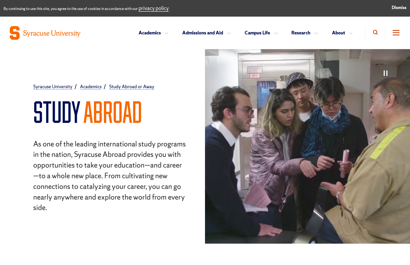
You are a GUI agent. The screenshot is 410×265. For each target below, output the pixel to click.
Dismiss (399, 7)
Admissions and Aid (202, 33)
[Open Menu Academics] (168, 33)
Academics (150, 33)
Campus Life (257, 33)
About (338, 33)
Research (300, 33)
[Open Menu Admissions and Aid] (230, 33)
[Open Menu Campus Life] (277, 33)
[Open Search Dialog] (375, 32)
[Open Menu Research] (317, 33)
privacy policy (154, 8)
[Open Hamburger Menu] (393, 32)
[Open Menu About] (352, 33)
